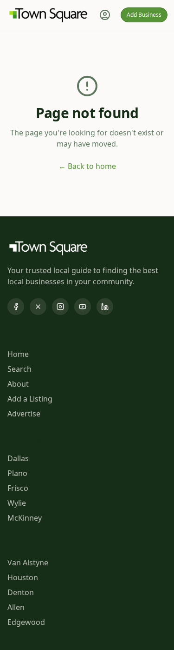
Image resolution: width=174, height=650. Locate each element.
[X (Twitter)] (38, 306)
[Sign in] (105, 15)
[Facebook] (15, 306)
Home (18, 354)
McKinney (24, 518)
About (18, 384)
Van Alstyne (27, 562)
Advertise (23, 414)
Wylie (16, 503)
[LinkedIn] (105, 306)
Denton (20, 592)
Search (19, 369)
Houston (22, 577)
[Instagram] (60, 306)
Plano (17, 473)
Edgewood (26, 622)
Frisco (17, 488)
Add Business (144, 15)
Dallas (18, 458)
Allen (16, 607)
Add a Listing (29, 399)
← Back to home (87, 166)
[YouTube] (82, 306)
